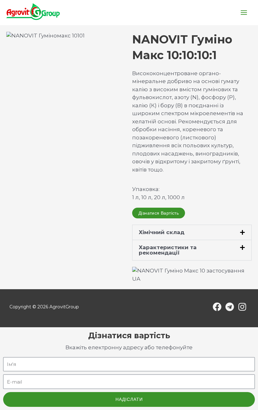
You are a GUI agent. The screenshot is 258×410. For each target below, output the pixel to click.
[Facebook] (217, 306)
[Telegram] (229, 306)
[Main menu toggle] (244, 12)
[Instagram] (242, 306)
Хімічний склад (161, 232)
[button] (191, 232)
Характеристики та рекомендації (168, 250)
